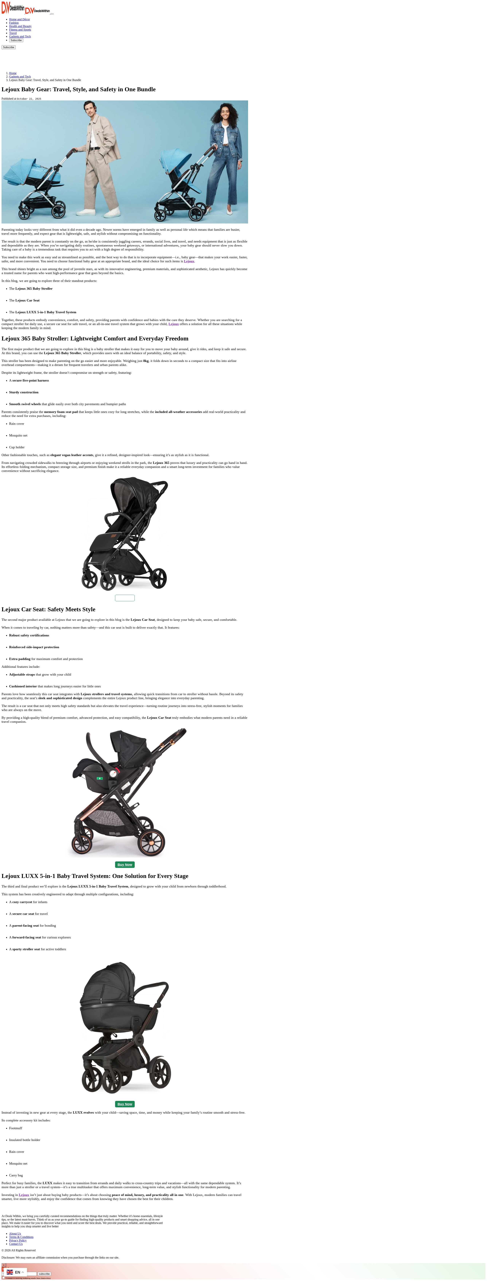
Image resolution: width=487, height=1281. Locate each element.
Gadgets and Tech (20, 36)
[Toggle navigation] (52, 13)
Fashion (14, 22)
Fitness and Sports (20, 29)
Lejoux (189, 261)
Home (13, 73)
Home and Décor (19, 19)
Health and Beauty (20, 26)
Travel (13, 33)
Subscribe (16, 40)
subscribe (44, 1273)
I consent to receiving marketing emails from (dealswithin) (28, 1278)
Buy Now (125, 598)
